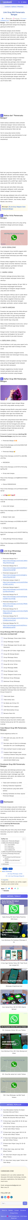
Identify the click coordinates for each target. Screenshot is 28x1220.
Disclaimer (23, 1210)
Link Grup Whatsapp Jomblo (14, 873)
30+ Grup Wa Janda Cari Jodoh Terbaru (14, 1074)
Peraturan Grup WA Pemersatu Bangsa (12, 861)
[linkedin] (11, 1198)
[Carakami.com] (6, 2)
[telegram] (14, 888)
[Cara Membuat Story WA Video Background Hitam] (14, 1048)
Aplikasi (14, 6)
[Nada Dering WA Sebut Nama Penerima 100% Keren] (14, 914)
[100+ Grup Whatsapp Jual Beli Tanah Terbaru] (14, 1092)
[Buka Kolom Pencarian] (19, 2)
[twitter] (9, 888)
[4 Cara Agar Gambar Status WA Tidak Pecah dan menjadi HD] (14, 960)
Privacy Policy (14, 1213)
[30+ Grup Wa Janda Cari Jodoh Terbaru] (14, 1071)
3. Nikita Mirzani (10, 847)
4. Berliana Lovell (11, 849)
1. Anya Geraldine (11, 844)
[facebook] (6, 888)
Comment (24, 18)
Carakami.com (4, 20)
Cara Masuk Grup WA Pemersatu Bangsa (12, 857)
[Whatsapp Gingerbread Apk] (14, 983)
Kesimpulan (5, 864)
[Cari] (25, 1203)
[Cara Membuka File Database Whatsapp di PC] (14, 937)
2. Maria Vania (10, 846)
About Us (4, 1210)
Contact (16, 1210)
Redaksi (11, 1210)
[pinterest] (11, 888)
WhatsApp (20, 6)
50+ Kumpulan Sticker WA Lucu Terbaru (14, 1030)
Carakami (7, 6)
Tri (3, 18)
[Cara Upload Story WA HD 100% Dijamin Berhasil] (14, 1004)
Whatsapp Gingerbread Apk (14, 986)
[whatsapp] (17, 888)
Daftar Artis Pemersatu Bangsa (10, 842)
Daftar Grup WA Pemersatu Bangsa (11, 851)
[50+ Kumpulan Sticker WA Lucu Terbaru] (14, 1027)
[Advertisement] (14, 98)
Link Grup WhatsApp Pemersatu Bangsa (11, 854)
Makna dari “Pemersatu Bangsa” (11, 841)
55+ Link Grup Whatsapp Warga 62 (15, 876)
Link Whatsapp (7, 871)
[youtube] (8, 1198)
